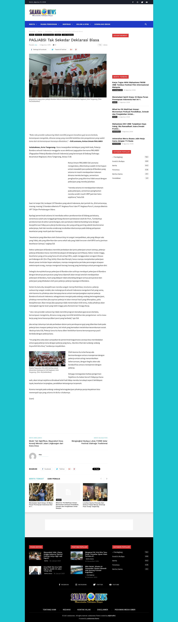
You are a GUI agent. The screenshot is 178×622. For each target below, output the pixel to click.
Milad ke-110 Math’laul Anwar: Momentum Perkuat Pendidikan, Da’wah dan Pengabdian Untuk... (130, 111)
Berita (32, 24)
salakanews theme (93, 619)
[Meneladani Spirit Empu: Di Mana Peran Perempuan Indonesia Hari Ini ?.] (41, 492)
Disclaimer (102, 610)
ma (36, 45)
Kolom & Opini (82, 24)
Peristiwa (38, 34)
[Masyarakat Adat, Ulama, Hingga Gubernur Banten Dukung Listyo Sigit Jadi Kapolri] (35, 555)
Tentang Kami (49, 610)
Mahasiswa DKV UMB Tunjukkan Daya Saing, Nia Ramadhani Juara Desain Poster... (129, 126)
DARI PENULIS (54, 479)
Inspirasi (67, 24)
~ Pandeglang (128, 157)
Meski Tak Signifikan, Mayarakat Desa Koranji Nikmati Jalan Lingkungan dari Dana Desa (46, 443)
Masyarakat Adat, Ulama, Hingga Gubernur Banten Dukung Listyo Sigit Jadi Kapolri (53, 555)
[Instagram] (137, 2)
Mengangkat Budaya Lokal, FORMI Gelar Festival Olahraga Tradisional (89, 442)
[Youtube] (146, 2)
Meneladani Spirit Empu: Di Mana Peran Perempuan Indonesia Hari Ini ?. (40, 504)
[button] (145, 24)
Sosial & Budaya (48, 34)
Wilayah (57, 34)
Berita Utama (128, 174)
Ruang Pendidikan (49, 24)
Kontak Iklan (83, 610)
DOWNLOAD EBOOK (102, 24)
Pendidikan (116, 131)
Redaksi (67, 610)
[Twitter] (142, 2)
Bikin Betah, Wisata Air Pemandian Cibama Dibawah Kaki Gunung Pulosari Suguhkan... (95, 569)
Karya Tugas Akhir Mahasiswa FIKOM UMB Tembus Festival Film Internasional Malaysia (130, 84)
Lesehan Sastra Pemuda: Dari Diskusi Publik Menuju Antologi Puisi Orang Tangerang (94, 504)
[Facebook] (133, 2)
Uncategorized (117, 90)
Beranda (32, 31)
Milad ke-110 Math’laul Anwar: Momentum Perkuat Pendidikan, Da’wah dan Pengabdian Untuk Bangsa (67, 505)
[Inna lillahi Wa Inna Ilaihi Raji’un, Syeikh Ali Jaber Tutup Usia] (35, 570)
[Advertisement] (104, 12)
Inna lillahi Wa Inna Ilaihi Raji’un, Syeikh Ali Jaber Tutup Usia (53, 569)
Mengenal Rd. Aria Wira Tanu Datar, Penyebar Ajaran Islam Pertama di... (96, 554)
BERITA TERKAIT (36, 479)
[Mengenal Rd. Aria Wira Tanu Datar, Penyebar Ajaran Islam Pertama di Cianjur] (77, 555)
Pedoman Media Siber (125, 610)
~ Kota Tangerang (68, 34)
